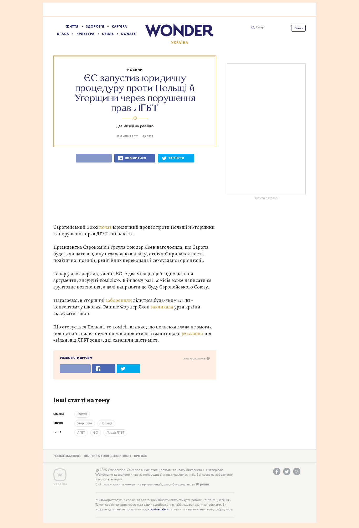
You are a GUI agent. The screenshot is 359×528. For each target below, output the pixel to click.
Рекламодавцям (67, 456)
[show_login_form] (298, 28)
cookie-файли (158, 509)
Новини (135, 70)
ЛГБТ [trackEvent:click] (81, 432)
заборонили (119, 300)
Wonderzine (59, 475)
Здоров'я (95, 26)
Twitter (286, 471)
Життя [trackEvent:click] (82, 414)
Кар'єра (119, 26)
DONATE (128, 34)
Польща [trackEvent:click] (106, 423)
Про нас (140, 456)
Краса (63, 34)
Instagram (296, 471)
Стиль (108, 34)
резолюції (192, 333)
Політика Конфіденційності (107, 456)
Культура (85, 34)
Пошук (260, 27)
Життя (72, 26)
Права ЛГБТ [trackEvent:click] (115, 432)
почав (105, 227)
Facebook (276, 471)
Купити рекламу (266, 198)
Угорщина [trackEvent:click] (84, 423)
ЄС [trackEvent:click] (95, 432)
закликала (162, 306)
